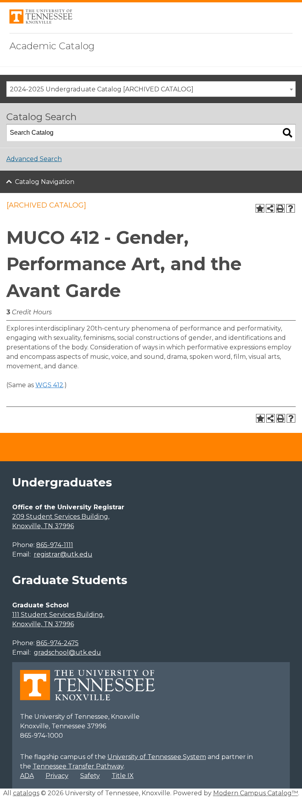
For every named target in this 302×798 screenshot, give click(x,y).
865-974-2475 (57, 643)
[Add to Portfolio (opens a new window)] (260, 208)
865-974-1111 (54, 545)
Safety (90, 775)
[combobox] (151, 89)
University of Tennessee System (156, 757)
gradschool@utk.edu (67, 652)
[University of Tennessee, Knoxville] (40, 21)
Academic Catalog (52, 46)
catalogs (26, 793)
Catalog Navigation (44, 182)
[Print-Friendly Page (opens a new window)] (280, 208)
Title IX (123, 775)
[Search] (287, 132)
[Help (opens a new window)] (290, 208)
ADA (27, 775)
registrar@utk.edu (63, 554)
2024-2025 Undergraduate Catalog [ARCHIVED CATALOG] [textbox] (101, 89)
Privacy (57, 775)
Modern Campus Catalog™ (255, 793)
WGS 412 (49, 385)
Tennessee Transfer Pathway (78, 766)
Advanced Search (34, 159)
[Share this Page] (270, 208)
